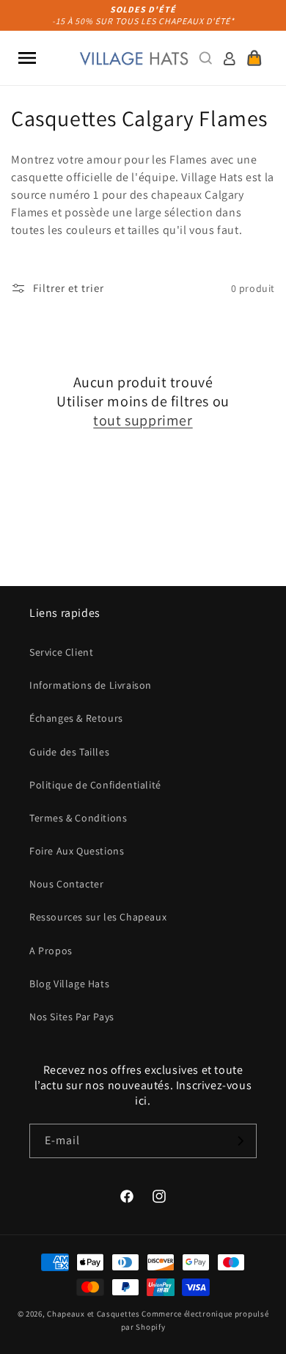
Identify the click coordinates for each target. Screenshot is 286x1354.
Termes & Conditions (78, 817)
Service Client (61, 652)
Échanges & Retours (76, 718)
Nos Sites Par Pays (71, 1016)
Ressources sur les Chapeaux (97, 916)
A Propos (51, 950)
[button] (27, 58)
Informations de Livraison (90, 685)
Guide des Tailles (69, 751)
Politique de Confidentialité (95, 784)
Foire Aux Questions (76, 850)
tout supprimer (142, 420)
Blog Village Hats (69, 983)
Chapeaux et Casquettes (93, 1314)
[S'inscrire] (240, 1141)
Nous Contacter (66, 883)
